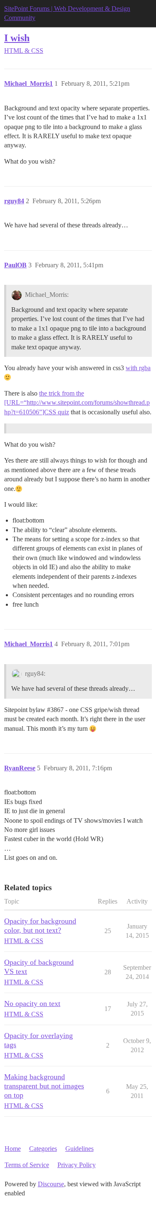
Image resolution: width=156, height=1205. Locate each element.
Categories (43, 1148)
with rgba (138, 367)
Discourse (51, 1184)
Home (13, 1148)
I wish (17, 37)
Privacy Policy (76, 1164)
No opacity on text (32, 1003)
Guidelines (79, 1148)
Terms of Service (27, 1164)
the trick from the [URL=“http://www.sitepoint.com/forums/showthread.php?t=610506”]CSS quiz (77, 403)
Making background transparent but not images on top (44, 1086)
